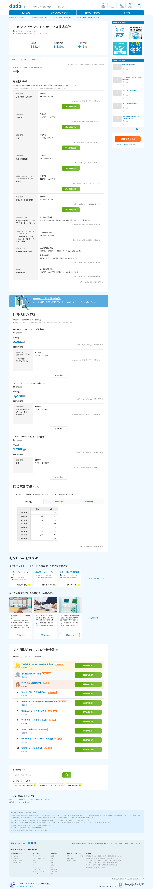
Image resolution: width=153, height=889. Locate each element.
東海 (52, 862)
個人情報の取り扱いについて (25, 886)
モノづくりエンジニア (39, 858)
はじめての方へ (15, 856)
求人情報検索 (15, 858)
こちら (39, 830)
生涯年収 (109, 862)
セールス (35, 862)
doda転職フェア (71, 858)
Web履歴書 (121, 7)
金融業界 (22, 799)
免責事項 (126, 843)
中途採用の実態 (95, 865)
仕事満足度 (105, 865)
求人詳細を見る (70, 106)
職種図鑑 (96, 867)
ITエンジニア (36, 856)
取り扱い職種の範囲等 (101, 843)
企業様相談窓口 (37, 827)
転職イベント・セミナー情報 (75, 856)
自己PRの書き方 (100, 858)
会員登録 (130, 7)
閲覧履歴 (103, 7)
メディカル (36, 860)
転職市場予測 (113, 865)
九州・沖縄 (54, 871)
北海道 (52, 856)
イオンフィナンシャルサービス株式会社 (57, 17)
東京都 (27, 802)
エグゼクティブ (37, 869)
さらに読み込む (94, 578)
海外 (52, 874)
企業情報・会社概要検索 (38, 17)
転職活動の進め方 (91, 856)
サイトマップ (133, 843)
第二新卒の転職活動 (115, 860)
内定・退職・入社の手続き (101, 860)
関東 (20, 802)
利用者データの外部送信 (115, 843)
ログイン (139, 7)
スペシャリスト (37, 867)
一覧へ (137, 129)
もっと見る (59, 375)
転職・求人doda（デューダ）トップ (19, 17)
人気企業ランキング (93, 862)
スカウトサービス (16, 862)
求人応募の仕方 (111, 858)
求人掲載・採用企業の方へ (134, 879)
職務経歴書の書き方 (113, 856)
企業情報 (102, 867)
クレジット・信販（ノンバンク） (39, 799)
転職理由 (115, 862)
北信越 (52, 865)
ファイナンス (36, 865)
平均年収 (102, 862)
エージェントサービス (17, 860)
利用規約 (72, 843)
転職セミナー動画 (71, 860)
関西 (52, 867)
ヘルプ (140, 843)
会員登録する (127, 139)
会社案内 (114, 879)
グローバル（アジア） (39, 871)
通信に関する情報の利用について (85, 843)
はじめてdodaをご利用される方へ (127, 144)
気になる (112, 7)
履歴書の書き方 (102, 856)
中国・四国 (54, 869)
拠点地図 (122, 879)
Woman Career (37, 874)
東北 (52, 858)
